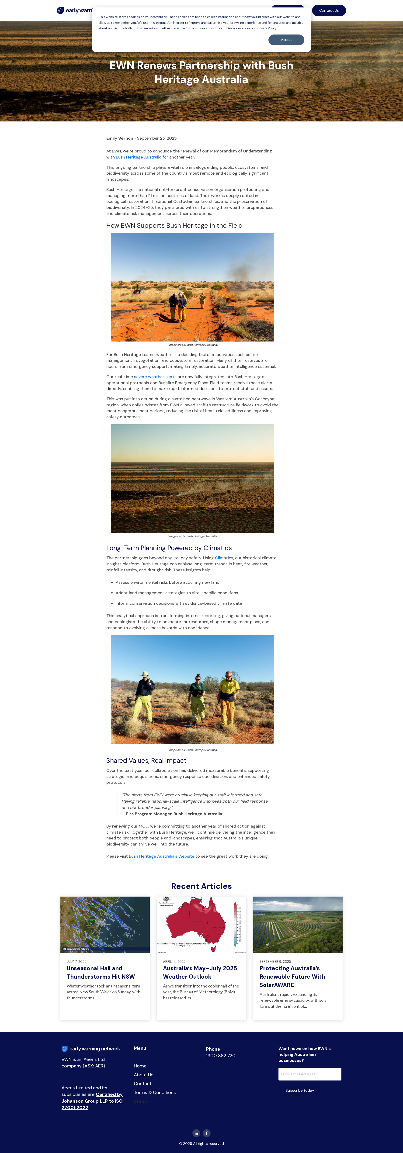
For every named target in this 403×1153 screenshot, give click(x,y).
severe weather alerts (155, 377)
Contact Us (329, 10)
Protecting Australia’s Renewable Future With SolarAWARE (292, 977)
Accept (286, 39)
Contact (142, 1084)
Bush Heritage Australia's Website (161, 856)
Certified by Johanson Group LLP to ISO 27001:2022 (92, 1101)
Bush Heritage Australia (138, 157)
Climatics (224, 558)
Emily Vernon (119, 138)
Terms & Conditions (155, 1092)
